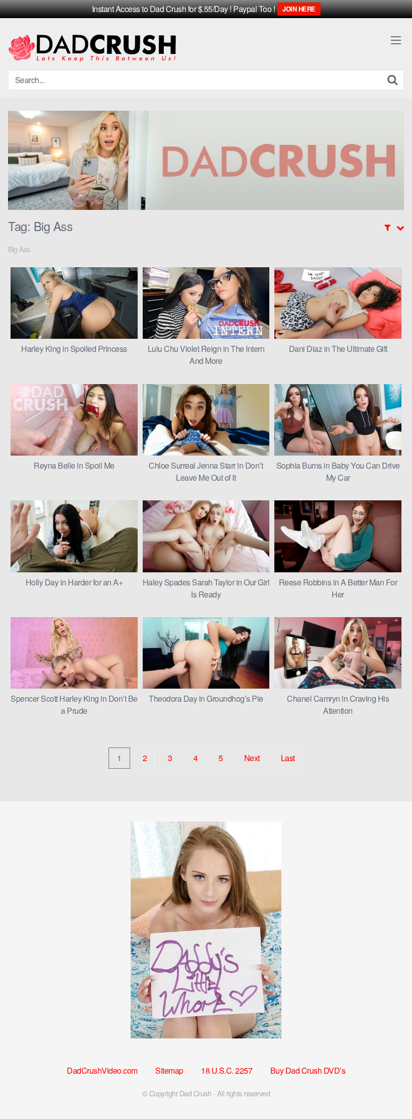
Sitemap (169, 1070)
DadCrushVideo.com (102, 1070)
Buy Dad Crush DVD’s (308, 1070)
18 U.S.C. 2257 (226, 1070)
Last (288, 758)
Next (252, 758)
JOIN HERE (299, 9)
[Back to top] (384, 1087)
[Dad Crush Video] (92, 48)
